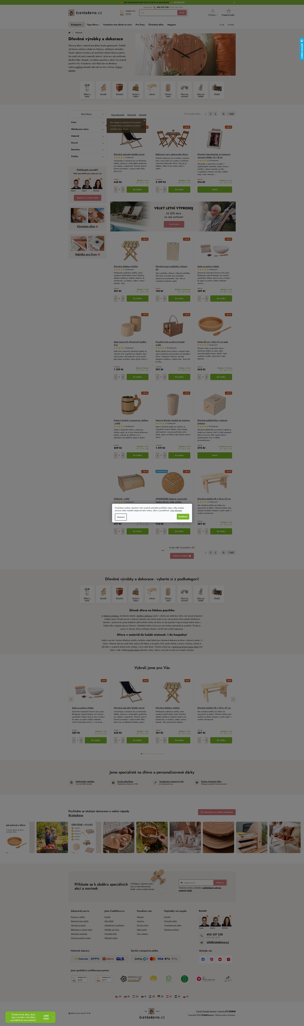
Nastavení (121, 517)
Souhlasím (183, 516)
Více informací (176, 510)
